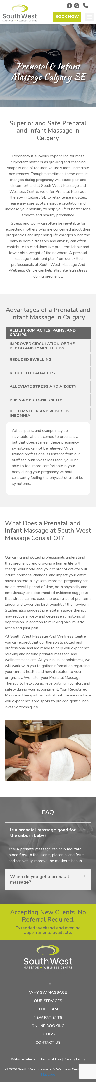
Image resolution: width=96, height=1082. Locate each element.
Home (48, 984)
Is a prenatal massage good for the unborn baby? (43, 832)
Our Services (48, 1001)
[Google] (76, 5)
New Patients (48, 1017)
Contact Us (48, 1042)
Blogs (48, 1034)
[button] (89, 17)
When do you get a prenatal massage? (39, 879)
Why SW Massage (48, 992)
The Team (48, 1009)
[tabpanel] (48, 458)
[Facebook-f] (69, 5)
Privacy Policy (74, 1059)
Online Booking (48, 1026)
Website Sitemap (24, 1059)
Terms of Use (50, 1059)
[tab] (48, 333)
